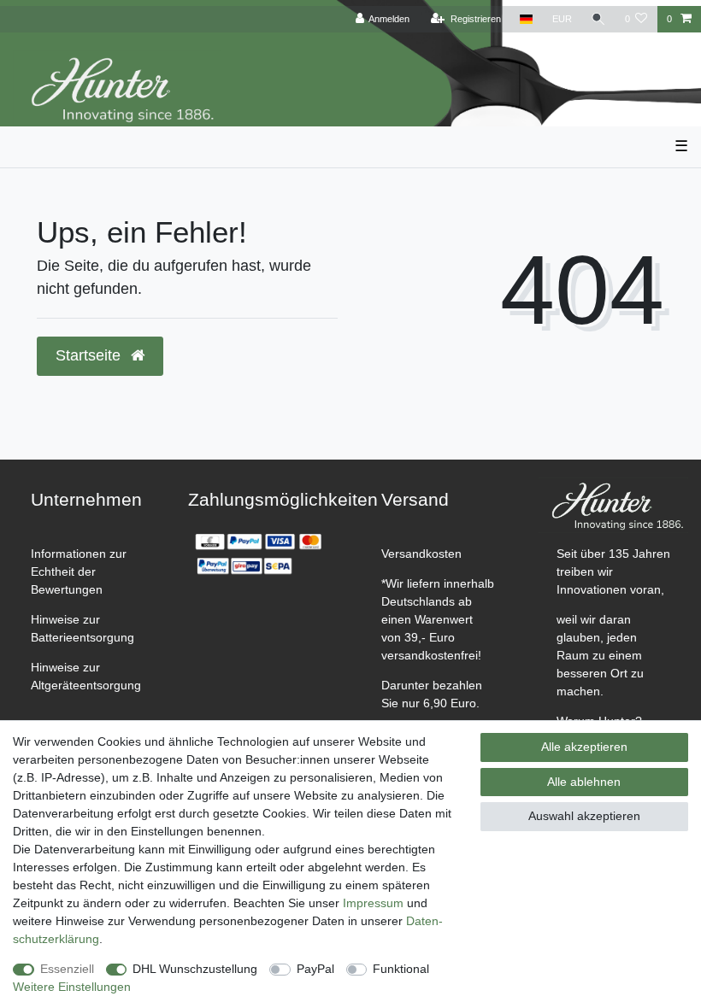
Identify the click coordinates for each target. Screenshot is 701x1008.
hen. (592, 691)
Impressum (373, 903)
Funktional (401, 969)
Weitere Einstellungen (72, 986)
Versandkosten (421, 553)
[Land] (526, 19)
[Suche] (598, 19)
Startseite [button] (90, 355)
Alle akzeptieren (584, 746)
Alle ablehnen (584, 781)
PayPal (315, 969)
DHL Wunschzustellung (195, 969)
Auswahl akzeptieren (584, 816)
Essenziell (67, 969)
